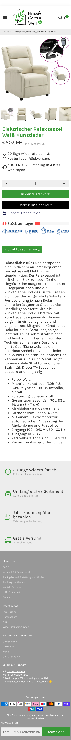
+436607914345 (16, 671)
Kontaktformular (12, 587)
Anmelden (56, 732)
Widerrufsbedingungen (16, 627)
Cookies (7, 597)
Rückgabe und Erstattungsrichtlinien (23, 577)
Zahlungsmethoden (14, 582)
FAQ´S (6, 567)
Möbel (6, 651)
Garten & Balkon (12, 656)
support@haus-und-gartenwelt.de (30, 678)
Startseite (6, 31)
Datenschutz (10, 617)
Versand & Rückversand (16, 572)
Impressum (9, 611)
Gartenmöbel (10, 641)
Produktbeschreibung (22, 249)
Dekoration (9, 646)
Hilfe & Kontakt (11, 592)
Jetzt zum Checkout (35, 205)
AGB (5, 621)
